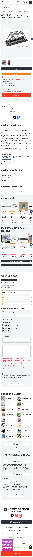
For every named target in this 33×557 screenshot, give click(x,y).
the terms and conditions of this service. (16, 374)
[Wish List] (21, 2)
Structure (12, 111)
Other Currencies (6, 81)
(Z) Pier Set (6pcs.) (6, 159)
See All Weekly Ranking (16, 261)
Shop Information (24, 541)
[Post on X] (14, 117)
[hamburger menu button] (30, 2)
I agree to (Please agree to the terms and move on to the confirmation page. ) (17, 375)
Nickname (5, 336)
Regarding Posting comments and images (19, 282)
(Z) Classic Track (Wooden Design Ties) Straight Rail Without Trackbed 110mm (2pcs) (15, 156)
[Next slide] (32, 39)
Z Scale (11, 109)
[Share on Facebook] (18, 117)
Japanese (11, 164)
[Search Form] (26, 2)
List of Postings (9, 279)
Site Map (24, 543)
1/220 (15, 109)
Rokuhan (12, 106)
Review (4, 345)
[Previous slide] (1, 39)
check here (24, 456)
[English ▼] (18, 2)
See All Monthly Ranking (16, 265)
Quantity (4, 89)
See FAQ (15, 495)
